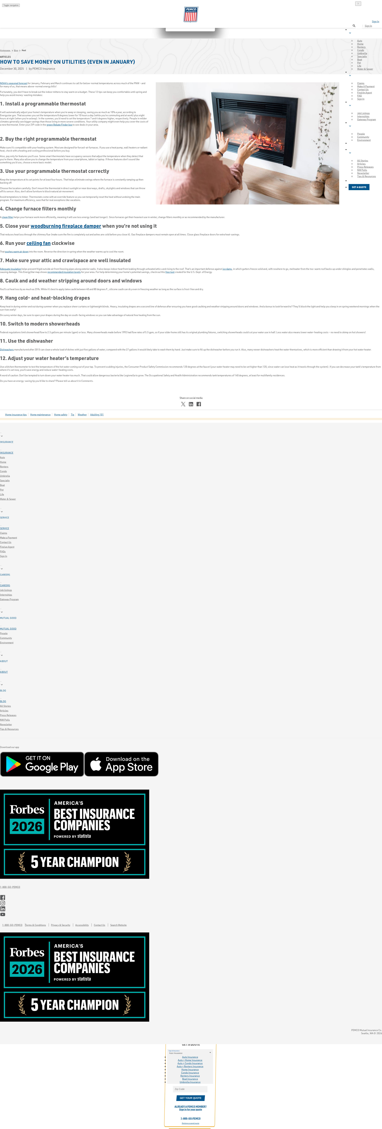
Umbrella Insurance (190, 1082)
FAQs (3, 551)
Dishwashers (7, 349)
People (4, 633)
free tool (169, 271)
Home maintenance (40, 414)
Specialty (5, 480)
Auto (2, 457)
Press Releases (8, 715)
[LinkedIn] (191, 909)
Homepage (5, 50)
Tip (72, 414)
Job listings (6, 590)
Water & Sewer (365, 68)
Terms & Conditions (35, 924)
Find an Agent (7, 546)
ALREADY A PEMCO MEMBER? (191, 1108)
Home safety (60, 414)
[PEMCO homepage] (191, 15)
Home (3, 461)
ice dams (227, 268)
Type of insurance (174, 1051)
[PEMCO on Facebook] (191, 897)
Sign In (375, 21)
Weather (82, 414)
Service (4, 528)
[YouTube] (191, 914)
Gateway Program (9, 599)
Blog (16, 50)
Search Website (118, 924)
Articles (4, 710)
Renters (4, 466)
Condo (3, 471)
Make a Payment (8, 537)
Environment (6, 642)
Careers (5, 585)
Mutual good (8, 628)
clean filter (7, 217)
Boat (2, 485)
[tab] (191, 439)
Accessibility (82, 924)
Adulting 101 (97, 414)
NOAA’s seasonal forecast (13, 83)
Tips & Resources (9, 729)
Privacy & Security (60, 924)
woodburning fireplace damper (66, 225)
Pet (2, 489)
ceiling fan (39, 242)
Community (6, 637)
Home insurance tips (16, 414)
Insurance (6, 452)
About (4, 671)
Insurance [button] (356, 31)
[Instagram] (191, 903)
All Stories (5, 705)
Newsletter (6, 724)
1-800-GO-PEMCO (10, 886)
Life (2, 494)
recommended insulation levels (64, 271)
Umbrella (5, 475)
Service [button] (353, 73)
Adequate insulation (10, 268)
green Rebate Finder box (59, 124)
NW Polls (5, 719)
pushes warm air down (17, 251)
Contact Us (5, 542)
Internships (6, 594)
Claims (3, 532)
